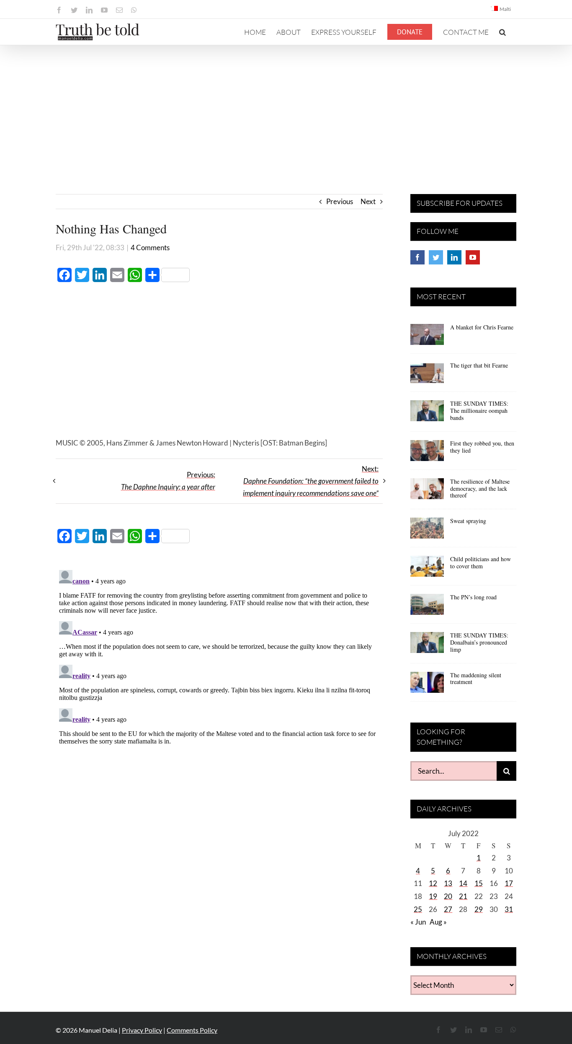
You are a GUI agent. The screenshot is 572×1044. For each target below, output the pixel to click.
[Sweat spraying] (427, 531)
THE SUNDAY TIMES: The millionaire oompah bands (479, 410)
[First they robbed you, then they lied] (427, 453)
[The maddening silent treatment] (427, 685)
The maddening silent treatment (475, 678)
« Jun (418, 921)
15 (478, 883)
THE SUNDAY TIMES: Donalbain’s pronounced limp (479, 642)
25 (418, 909)
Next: (311, 480)
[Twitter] (436, 257)
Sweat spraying (468, 521)
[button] (502, 32)
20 (448, 896)
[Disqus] (219, 671)
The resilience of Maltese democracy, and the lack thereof (480, 488)
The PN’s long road (473, 597)
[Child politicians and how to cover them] (427, 569)
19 (433, 896)
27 (448, 909)
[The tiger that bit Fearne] (427, 375)
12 (433, 883)
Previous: (168, 480)
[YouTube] (473, 257)
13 (448, 883)
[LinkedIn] (454, 257)
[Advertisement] (286, 108)
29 (478, 909)
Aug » (438, 921)
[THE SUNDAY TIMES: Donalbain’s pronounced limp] (427, 645)
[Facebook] (417, 257)
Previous (339, 201)
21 (463, 896)
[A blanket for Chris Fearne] (427, 337)
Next (368, 201)
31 (509, 909)
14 (463, 883)
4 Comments (150, 247)
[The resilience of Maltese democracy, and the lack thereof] (427, 491)
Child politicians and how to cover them (480, 562)
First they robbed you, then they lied (482, 446)
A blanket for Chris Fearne (481, 327)
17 (509, 883)
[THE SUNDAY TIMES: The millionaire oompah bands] (427, 413)
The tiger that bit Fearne (479, 365)
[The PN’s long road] (427, 607)
